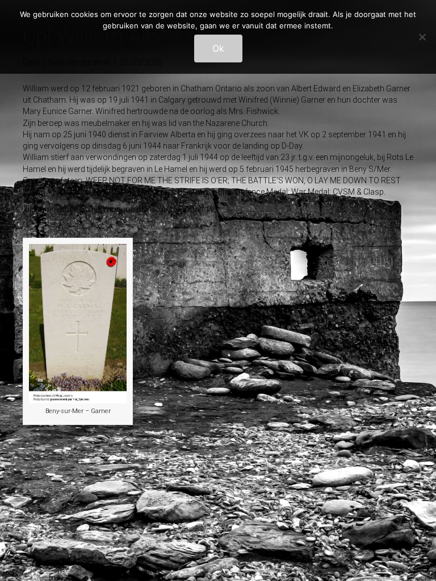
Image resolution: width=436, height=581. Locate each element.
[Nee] (421, 37)
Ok (218, 48)
